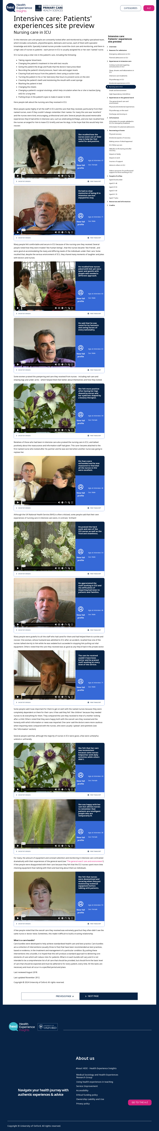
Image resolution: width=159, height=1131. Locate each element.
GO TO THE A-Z (140, 1102)
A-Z (149, 8)
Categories (130, 8)
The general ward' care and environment (85, 861)
